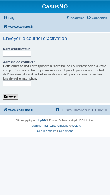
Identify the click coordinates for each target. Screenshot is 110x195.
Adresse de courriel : (19, 62)
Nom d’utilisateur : (17, 49)
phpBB (41, 120)
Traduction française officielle (48, 125)
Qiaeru (76, 125)
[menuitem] (9, 17)
